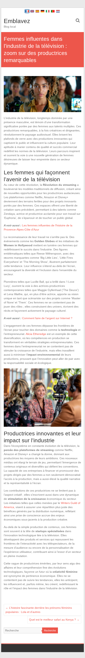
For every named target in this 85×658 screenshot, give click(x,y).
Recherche (50, 630)
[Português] (53, 11)
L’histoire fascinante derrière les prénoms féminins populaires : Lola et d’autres (39, 609)
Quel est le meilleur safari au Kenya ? (54, 619)
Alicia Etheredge (36, 334)
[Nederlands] (58, 11)
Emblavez (17, 21)
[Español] (37, 11)
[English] (32, 11)
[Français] (27, 11)
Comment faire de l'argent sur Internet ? (47, 318)
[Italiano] (48, 11)
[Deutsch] (42, 11)
